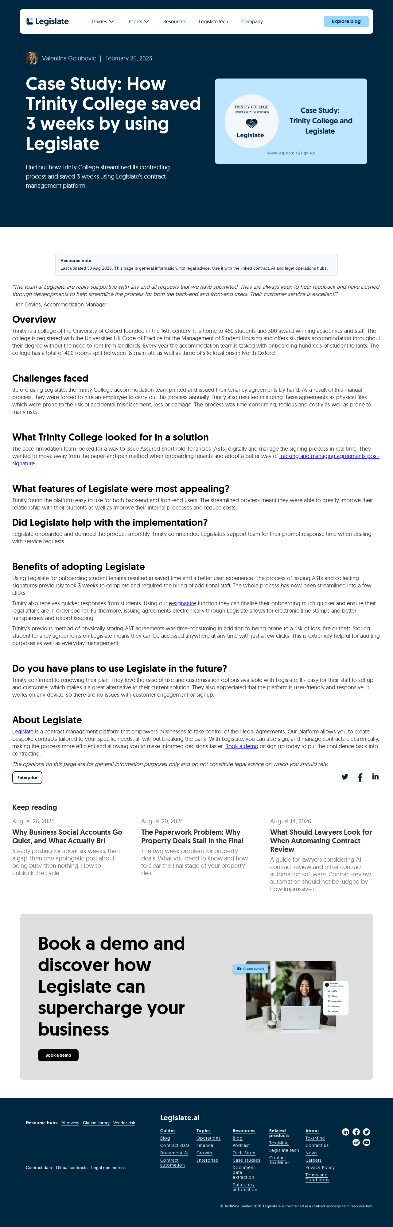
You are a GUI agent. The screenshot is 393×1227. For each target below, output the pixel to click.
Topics (203, 1130)
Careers (313, 1160)
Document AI (174, 1152)
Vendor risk (124, 1122)
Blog (165, 1138)
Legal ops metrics (108, 1167)
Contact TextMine (279, 1160)
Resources (244, 1130)
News (311, 1152)
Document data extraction (244, 1172)
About (312, 1130)
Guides (168, 1130)
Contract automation (172, 1162)
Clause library (96, 1122)
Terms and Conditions (317, 1177)
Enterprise (27, 777)
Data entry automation (245, 1187)
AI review (70, 1122)
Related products (279, 1133)
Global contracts (72, 1167)
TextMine (279, 1142)
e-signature (182, 603)
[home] (47, 21)
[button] (102, 21)
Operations (208, 1138)
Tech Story (244, 1152)
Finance (204, 1145)
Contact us (317, 1145)
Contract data (39, 1167)
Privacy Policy (320, 1167)
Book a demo (241, 746)
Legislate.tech (213, 21)
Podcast (241, 1145)
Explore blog (346, 21)
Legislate (22, 731)
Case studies (246, 1160)
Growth (204, 1152)
